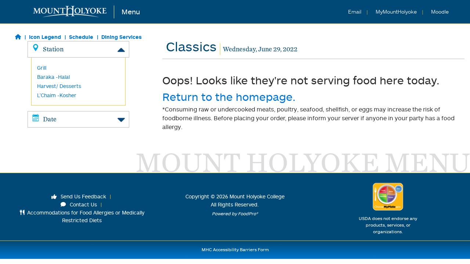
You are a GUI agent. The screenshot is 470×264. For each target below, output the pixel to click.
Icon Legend (45, 37)
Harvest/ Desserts (59, 86)
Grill (41, 68)
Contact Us (82, 204)
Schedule (81, 37)
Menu (131, 11)
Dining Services (121, 37)
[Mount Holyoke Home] (73, 12)
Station (53, 49)
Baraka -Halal (53, 77)
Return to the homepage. (229, 96)
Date (50, 119)
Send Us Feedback (82, 196)
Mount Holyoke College (257, 196)
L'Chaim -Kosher (56, 95)
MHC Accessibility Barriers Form (235, 249)
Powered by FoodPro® (235, 213)
